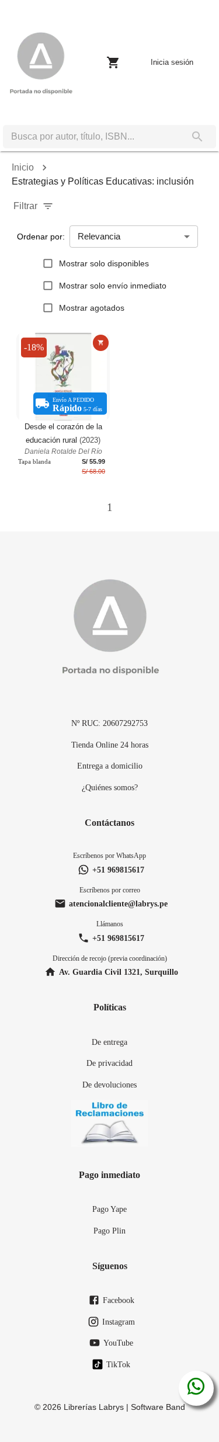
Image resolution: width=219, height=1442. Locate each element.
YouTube (118, 1342)
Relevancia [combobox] (99, 236)
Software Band (158, 1407)
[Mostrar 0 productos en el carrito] (113, 62)
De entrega (109, 1042)
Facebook (118, 1300)
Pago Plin (109, 1230)
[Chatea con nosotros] (196, 1388)
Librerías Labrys (94, 1407)
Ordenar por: (41, 236)
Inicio (23, 167)
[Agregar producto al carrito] (101, 342)
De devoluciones (109, 1084)
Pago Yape (109, 1209)
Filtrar (25, 206)
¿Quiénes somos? (110, 787)
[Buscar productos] (197, 136)
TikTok (118, 1364)
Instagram (118, 1321)
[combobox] (90, 137)
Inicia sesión (172, 62)
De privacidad (109, 1063)
